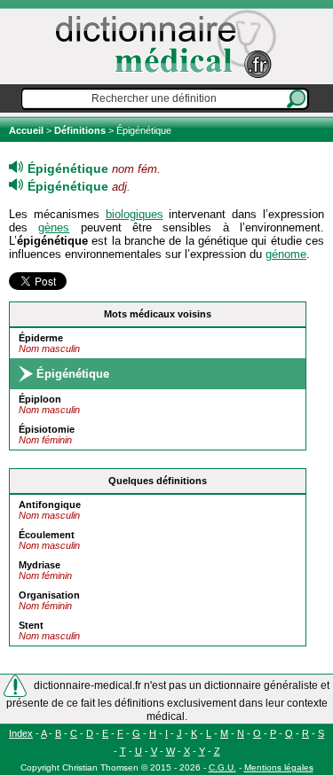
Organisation (49, 595)
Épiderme (41, 338)
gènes (53, 227)
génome (286, 254)
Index (21, 733)
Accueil (27, 130)
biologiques (134, 214)
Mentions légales (278, 767)
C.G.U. (222, 767)
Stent (31, 625)
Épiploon (40, 399)
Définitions (80, 130)
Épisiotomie (47, 429)
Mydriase (39, 565)
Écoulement (47, 534)
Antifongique (50, 504)
